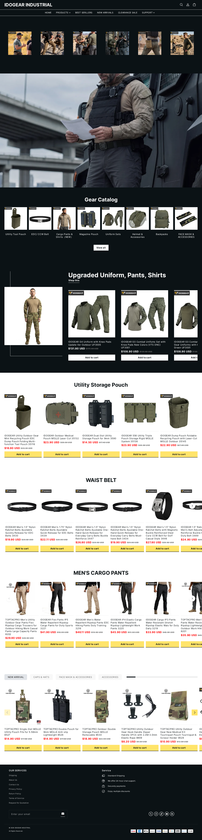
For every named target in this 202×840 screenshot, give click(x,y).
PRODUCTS (62, 12)
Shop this (73, 280)
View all (101, 247)
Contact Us (14, 784)
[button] (181, 5)
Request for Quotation (19, 803)
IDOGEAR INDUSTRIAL (22, 828)
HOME (48, 12)
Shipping (13, 775)
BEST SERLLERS (83, 12)
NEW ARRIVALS (105, 12)
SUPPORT (147, 12)
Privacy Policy (15, 789)
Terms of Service (16, 798)
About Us (13, 780)
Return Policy (15, 794)
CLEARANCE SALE (127, 12)
